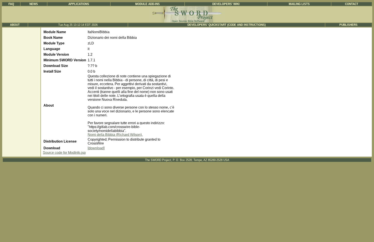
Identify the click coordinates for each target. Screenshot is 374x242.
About (15, 24)
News (33, 4)
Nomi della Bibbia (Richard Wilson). (115, 134)
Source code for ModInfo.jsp (64, 152)
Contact (351, 4)
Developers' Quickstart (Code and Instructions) (226, 24)
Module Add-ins (147, 4)
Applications (78, 4)
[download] (96, 148)
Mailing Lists (299, 4)
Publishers (348, 24)
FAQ (11, 4)
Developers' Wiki (226, 4)
